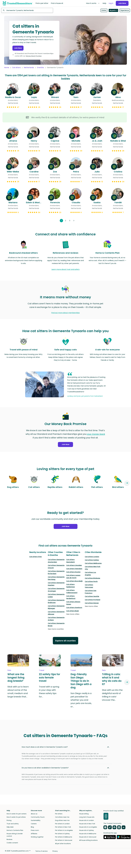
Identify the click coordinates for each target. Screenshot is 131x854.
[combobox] (27, 10)
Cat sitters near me (62, 817)
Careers (34, 824)
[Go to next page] (73, 220)
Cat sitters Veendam (74, 569)
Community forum (38, 817)
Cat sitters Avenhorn (74, 608)
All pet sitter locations (63, 844)
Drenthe (40, 67)
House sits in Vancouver (87, 837)
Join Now (122, 3)
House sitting (84, 814)
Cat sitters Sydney (92, 560)
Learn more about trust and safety (65, 269)
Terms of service (41, 851)
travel (41, 670)
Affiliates (34, 834)
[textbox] (27, 10)
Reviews (9, 839)
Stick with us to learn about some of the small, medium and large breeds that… (18, 691)
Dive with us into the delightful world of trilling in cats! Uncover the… (112, 695)
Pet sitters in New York (63, 827)
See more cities (72, 614)
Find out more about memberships (65, 313)
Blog (32, 827)
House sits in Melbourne (87, 834)
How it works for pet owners (16, 814)
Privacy (55, 851)
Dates (104, 10)
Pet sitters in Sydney (62, 834)
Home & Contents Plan (15, 830)
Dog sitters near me (62, 820)
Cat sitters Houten (73, 572)
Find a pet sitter (42, 3)
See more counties (56, 629)
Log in (111, 3)
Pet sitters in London (62, 824)
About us (34, 814)
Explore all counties (65, 640)
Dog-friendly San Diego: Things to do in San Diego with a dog (81, 681)
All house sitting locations (88, 840)
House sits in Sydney (86, 830)
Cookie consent (12, 843)
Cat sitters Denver (92, 603)
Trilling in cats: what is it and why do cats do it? (111, 679)
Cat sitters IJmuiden (74, 565)
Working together (37, 837)
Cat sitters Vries (35, 557)
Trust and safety (13, 824)
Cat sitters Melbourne (93, 563)
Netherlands (29, 67)
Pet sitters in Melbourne (63, 837)
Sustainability (35, 820)
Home (6, 67)
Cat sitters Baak (72, 611)
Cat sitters (16, 67)
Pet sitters (58, 814)
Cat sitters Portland (92, 600)
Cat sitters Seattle (92, 596)
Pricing (9, 820)
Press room (35, 830)
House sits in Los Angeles (88, 827)
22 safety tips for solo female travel (49, 678)
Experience (125, 10)
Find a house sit (57, 3)
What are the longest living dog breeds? (15, 678)
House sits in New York (87, 824)
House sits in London (86, 820)
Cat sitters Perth (91, 581)
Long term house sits (86, 817)
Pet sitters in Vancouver (63, 840)
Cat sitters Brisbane (92, 578)
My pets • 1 (113, 10)
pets (9, 670)
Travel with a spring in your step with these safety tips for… (49, 691)
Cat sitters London (92, 557)
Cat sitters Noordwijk (74, 581)
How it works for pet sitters (16, 817)
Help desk (10, 827)
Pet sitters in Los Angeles (64, 830)
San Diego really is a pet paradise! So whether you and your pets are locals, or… (81, 700)
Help (104, 3)
